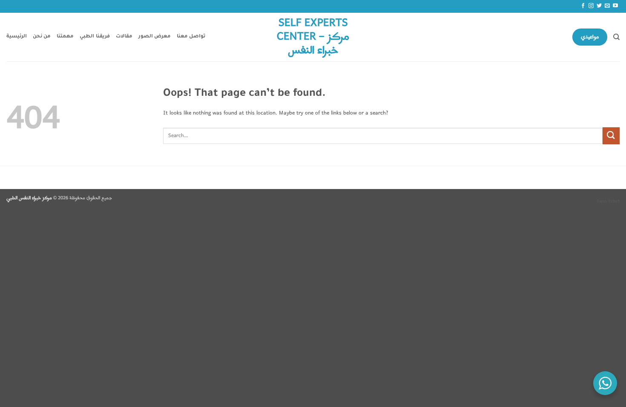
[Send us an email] (607, 6)
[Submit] (611, 135)
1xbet (614, 201)
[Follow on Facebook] (583, 6)
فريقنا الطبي (94, 37)
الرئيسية (16, 37)
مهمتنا (65, 37)
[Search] (616, 37)
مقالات (124, 37)
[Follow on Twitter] (599, 6)
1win (601, 201)
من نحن (42, 37)
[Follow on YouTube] (615, 6)
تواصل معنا (191, 37)
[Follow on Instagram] (591, 6)
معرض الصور (154, 37)
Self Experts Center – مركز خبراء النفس (313, 37)
